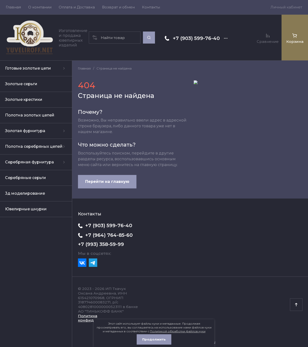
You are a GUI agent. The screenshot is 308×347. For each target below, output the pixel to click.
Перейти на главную (107, 181)
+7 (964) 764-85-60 (109, 235)
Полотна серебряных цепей (34, 146)
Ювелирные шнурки (26, 209)
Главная (84, 68)
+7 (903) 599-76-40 (196, 38)
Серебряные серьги (25, 177)
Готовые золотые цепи (28, 68)
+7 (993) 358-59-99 (101, 244)
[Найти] (149, 38)
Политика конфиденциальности (100, 318)
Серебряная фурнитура (29, 162)
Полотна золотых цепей (29, 115)
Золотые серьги (21, 84)
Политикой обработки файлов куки (177, 331)
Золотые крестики (23, 99)
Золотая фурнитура (25, 131)
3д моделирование (25, 193)
